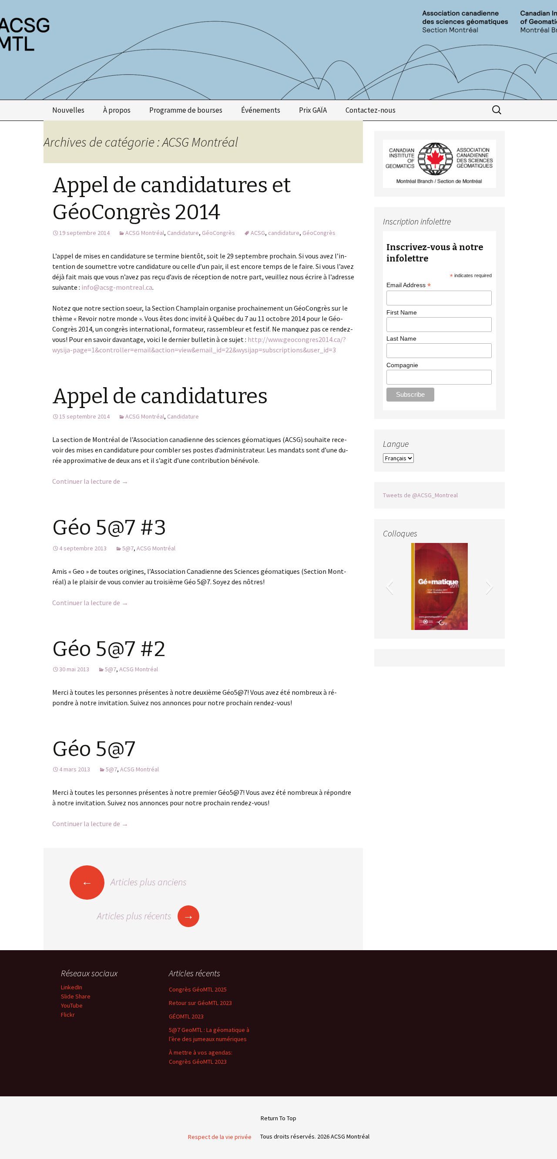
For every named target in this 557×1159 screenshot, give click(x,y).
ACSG (258, 233)
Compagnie (402, 365)
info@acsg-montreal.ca (116, 287)
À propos (117, 110)
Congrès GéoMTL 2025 (198, 989)
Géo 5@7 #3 (109, 527)
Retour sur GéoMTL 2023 (200, 1003)
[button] (389, 586)
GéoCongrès (218, 233)
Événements (260, 110)
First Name (401, 312)
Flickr (68, 1014)
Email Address (408, 285)
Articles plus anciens (134, 882)
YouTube (72, 1005)
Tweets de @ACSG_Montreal (420, 495)
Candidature (183, 233)
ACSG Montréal (144, 233)
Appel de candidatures (160, 396)
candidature (283, 233)
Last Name (401, 338)
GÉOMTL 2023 (186, 1016)
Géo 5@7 (93, 749)
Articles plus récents (145, 916)
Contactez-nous (371, 110)
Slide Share (76, 996)
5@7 (128, 548)
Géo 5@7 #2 (108, 649)
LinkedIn (71, 987)
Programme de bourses (185, 110)
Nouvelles (68, 110)
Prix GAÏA (313, 110)
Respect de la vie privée (220, 1137)
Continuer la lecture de (90, 481)
